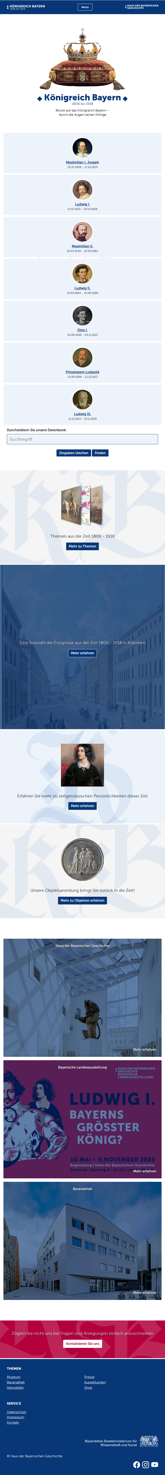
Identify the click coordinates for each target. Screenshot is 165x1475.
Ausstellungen (95, 1382)
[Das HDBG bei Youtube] (154, 1464)
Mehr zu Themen (82, 546)
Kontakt (13, 1422)
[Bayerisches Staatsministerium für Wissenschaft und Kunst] (114, 1445)
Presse (89, 1377)
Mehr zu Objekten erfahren (82, 900)
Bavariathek (16, 1382)
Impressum (15, 1417)
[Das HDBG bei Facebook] (136, 1464)
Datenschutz (16, 1412)
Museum (13, 1377)
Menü (85, 7)
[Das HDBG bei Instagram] (145, 1464)
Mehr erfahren (82, 653)
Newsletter (15, 1387)
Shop (88, 1387)
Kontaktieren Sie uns (82, 1344)
